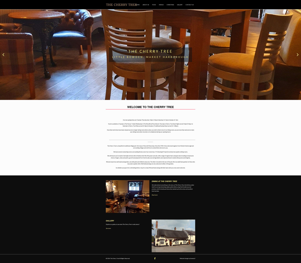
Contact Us (190, 4)
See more (108, 228)
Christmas (170, 4)
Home (138, 4)
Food (154, 4)
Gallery (179, 4)
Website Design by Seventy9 (187, 258)
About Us (146, 4)
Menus (161, 4)
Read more (154, 195)
